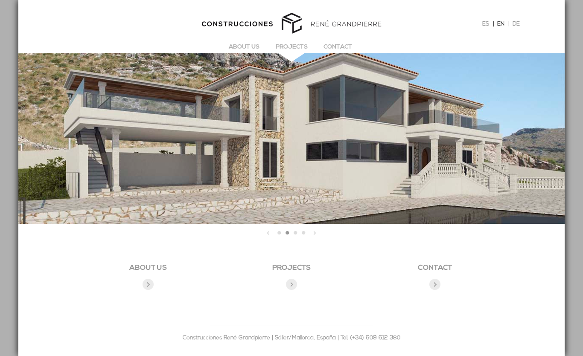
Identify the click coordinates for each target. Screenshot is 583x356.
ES (485, 24)
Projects (292, 47)
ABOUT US (148, 268)
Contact (338, 47)
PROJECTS (291, 268)
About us (244, 47)
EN (500, 24)
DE (516, 24)
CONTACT (435, 268)
